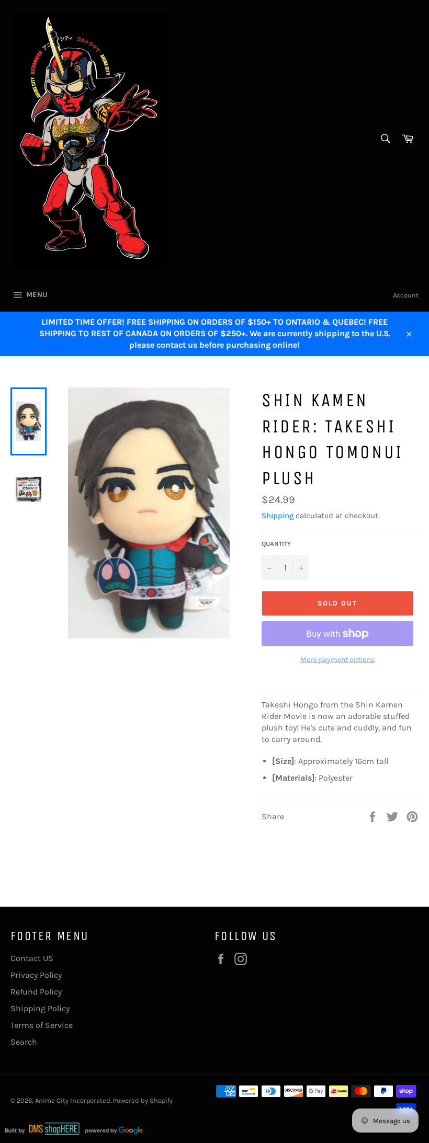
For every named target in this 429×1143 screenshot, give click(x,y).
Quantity (276, 543)
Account (406, 295)
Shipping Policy (40, 1008)
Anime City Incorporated (72, 1100)
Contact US (31, 958)
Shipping (277, 515)
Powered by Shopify (143, 1100)
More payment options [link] (337, 659)
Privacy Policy (36, 975)
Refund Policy (36, 992)
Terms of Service (41, 1025)
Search (23, 1042)
